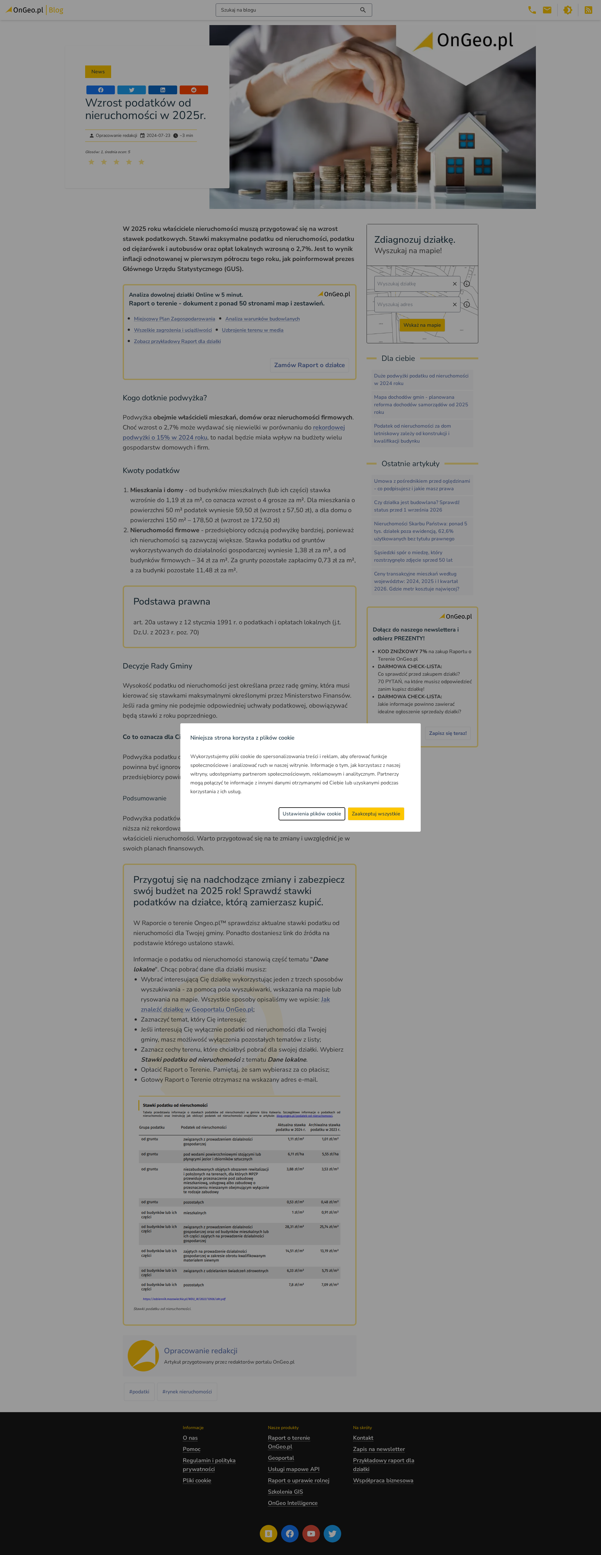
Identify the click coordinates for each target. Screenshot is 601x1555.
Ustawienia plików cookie (312, 813)
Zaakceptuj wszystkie (376, 813)
